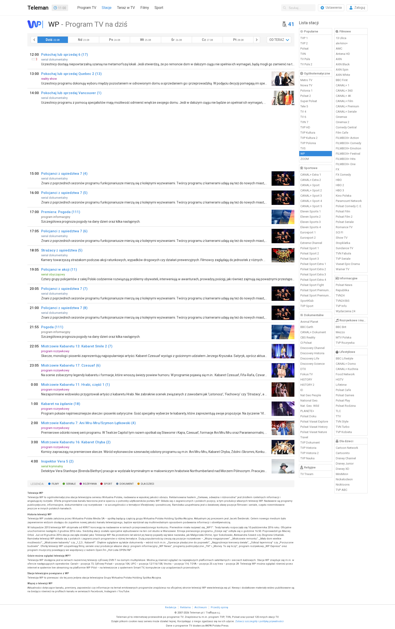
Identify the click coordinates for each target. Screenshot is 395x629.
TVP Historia (308, 447)
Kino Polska (343, 195)
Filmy (144, 7)
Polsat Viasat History (314, 426)
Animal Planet (309, 321)
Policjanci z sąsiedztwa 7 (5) (64, 193)
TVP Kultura (307, 132)
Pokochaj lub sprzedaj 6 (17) (64, 55)
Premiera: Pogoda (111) (60, 212)
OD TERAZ (276, 40)
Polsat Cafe (343, 390)
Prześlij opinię (219, 607)
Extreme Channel (311, 243)
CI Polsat (306, 342)
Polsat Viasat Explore (314, 421)
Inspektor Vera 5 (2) (57, 461)
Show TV (341, 237)
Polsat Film (343, 211)
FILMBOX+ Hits (345, 159)
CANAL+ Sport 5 (311, 206)
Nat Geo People (310, 395)
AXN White (343, 75)
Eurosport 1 (308, 232)
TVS (303, 148)
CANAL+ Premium (347, 106)
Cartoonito (343, 453)
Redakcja (170, 607)
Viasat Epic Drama (348, 264)
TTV (338, 416)
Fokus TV (306, 374)
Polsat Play (343, 400)
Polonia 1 (306, 90)
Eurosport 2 (308, 237)
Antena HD (343, 54)
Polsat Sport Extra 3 (313, 274)
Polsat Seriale (345, 222)
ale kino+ (342, 43)
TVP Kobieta (344, 432)
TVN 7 (304, 122)
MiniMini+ (342, 474)
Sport (159, 7)
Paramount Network (349, 201)
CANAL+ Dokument (313, 332)
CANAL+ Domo (346, 363)
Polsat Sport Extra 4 (313, 279)
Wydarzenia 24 (345, 311)
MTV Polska (343, 337)
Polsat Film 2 (344, 216)
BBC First (342, 80)
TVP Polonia (308, 143)
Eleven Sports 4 (310, 227)
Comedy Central (346, 127)
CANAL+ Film (344, 101)
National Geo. (309, 400)
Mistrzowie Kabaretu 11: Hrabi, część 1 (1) (75, 385)
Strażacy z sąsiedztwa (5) (62, 250)
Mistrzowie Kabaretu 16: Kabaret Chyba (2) (76, 442)
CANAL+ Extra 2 (310, 180)
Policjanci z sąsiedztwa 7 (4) (64, 174)
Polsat (304, 48)
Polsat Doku (308, 416)
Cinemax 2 (342, 122)
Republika (342, 290)
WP (302, 153)
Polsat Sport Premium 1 (315, 290)
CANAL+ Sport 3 (311, 195)
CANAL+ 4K (343, 96)
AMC (339, 48)
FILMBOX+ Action (347, 138)
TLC (338, 411)
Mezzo (340, 332)
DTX (303, 369)
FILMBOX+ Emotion (348, 148)
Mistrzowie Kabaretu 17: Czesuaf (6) (71, 365)
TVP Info (341, 306)
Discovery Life (309, 358)
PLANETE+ (307, 411)
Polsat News (344, 285)
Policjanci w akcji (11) (59, 269)
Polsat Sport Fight (312, 285)
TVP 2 (304, 43)
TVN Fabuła (343, 253)
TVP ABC (341, 490)
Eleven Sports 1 (310, 211)
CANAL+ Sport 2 (311, 190)
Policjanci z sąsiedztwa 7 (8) (64, 308)
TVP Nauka (307, 458)
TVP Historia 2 (309, 453)
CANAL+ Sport (310, 185)
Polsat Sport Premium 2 (315, 295)
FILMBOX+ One (345, 164)
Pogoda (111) (52, 327)
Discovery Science (312, 363)
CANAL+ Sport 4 (311, 201)
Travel (304, 437)
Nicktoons (343, 484)
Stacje (107, 7)
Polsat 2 (305, 96)
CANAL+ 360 (344, 90)
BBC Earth (306, 327)
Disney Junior (345, 463)
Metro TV (306, 80)
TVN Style (342, 421)
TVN (303, 54)
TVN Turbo (343, 426)
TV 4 (303, 111)
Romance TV (344, 227)
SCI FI (339, 232)
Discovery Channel (312, 348)
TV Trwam (306, 474)
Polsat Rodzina (346, 405)
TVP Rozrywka (345, 342)
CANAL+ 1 (342, 85)
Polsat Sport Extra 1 (313, 264)
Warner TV (342, 269)
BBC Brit (341, 327)
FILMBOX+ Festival (348, 153)
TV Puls (305, 59)
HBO (339, 180)
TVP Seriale (343, 258)
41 (291, 24)
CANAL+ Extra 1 (310, 174)
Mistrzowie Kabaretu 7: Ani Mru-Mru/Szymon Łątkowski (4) (88, 423)
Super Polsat (308, 101)
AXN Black (343, 64)
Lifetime (341, 384)
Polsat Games (345, 395)
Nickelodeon (344, 479)
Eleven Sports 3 (310, 222)
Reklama (185, 607)
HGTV (339, 379)
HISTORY (306, 379)
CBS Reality (307, 337)
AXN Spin (342, 69)
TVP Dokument (310, 442)
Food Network (345, 374)
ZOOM (304, 159)
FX (337, 169)
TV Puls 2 (306, 64)
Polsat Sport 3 (309, 258)
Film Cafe (342, 132)
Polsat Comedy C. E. (349, 206)
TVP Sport (306, 306)
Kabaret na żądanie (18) (60, 404)
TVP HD (305, 127)
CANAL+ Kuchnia (347, 369)
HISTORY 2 (307, 384)
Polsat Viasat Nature (313, 432)
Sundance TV (344, 248)
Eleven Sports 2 (310, 216)
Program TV (86, 7)
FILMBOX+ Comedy (348, 143)
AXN (339, 59)
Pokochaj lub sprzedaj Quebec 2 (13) (71, 74)
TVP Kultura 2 (309, 138)
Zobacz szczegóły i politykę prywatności (259, 621)
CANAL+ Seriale (346, 111)
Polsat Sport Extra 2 (313, 269)
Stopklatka (343, 243)
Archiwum (201, 607)
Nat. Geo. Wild (309, 405)
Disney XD (342, 468)
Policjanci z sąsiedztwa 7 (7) (64, 289)
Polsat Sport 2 (309, 253)
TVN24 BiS (343, 300)
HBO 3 (340, 190)
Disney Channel (346, 458)
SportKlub (307, 300)
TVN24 (340, 295)
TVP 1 (304, 38)
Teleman (37, 8)
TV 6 (303, 117)
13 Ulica (341, 38)
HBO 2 (340, 185)
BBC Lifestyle (344, 358)
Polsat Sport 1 (309, 248)
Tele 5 (304, 106)
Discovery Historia (312, 353)
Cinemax (341, 117)
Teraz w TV (126, 7)
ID (301, 390)
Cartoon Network (347, 447)
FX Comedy (343, 174)
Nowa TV (306, 85)
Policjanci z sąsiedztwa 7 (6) (64, 231)
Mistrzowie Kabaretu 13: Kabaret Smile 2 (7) (76, 346)
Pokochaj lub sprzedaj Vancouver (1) (71, 93)
